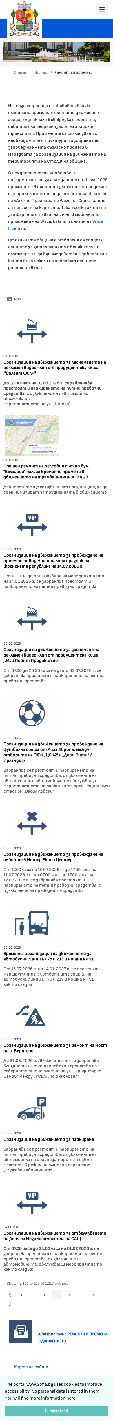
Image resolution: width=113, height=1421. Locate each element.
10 (46, 1295)
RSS (17, 298)
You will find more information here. (40, 1397)
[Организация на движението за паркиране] (32, 1107)
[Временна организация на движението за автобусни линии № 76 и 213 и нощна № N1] (32, 922)
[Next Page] (10, 1304)
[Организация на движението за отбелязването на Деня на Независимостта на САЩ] (32, 1201)
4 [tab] (84, 54)
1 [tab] (66, 54)
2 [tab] (72, 54)
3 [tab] (78, 54)
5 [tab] (89, 54)
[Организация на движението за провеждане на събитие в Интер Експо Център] (32, 822)
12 (70, 1295)
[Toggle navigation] (102, 9)
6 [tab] (95, 54)
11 (58, 1295)
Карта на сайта (31, 1366)
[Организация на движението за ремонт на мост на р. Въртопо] (31, 1014)
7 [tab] (101, 54)
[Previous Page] (10, 1294)
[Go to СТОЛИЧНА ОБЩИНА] (25, 19)
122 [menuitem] (96, 1295)
